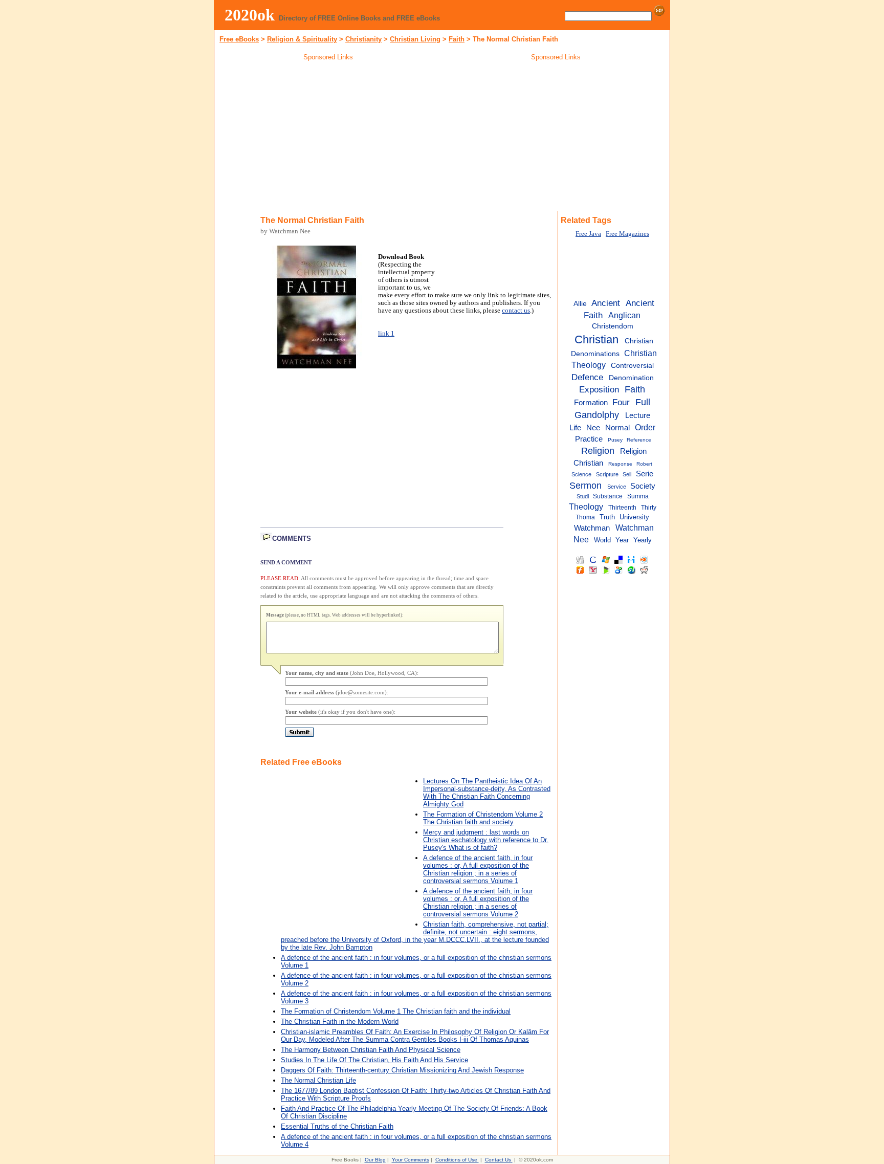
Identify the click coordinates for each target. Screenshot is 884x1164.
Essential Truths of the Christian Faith (337, 1126)
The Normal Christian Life (318, 1080)
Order (645, 427)
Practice (589, 438)
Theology (586, 506)
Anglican (624, 315)
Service (616, 487)
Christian (596, 339)
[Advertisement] (328, 137)
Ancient (605, 303)
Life (575, 428)
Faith (635, 389)
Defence (587, 377)
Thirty (648, 507)
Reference (639, 440)
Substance (608, 496)
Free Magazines (627, 233)
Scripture (607, 474)
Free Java (588, 233)
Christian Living (415, 39)
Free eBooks (239, 39)
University (634, 517)
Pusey (615, 440)
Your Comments (410, 1159)
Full (642, 402)
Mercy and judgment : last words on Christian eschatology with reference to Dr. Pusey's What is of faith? (485, 839)
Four (621, 402)
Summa (638, 496)
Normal (617, 428)
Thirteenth (622, 507)
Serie (644, 473)
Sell (627, 474)
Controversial (632, 365)
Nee (593, 428)
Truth (607, 517)
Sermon (585, 485)
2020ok (250, 15)
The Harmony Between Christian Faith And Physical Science (370, 1049)
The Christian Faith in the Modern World (340, 1021)
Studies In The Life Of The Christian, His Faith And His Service (374, 1060)
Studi (583, 496)
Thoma (585, 517)
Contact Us (498, 1159)
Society (642, 485)
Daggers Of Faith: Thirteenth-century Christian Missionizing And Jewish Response (402, 1070)
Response (620, 464)
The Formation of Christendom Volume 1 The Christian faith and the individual (396, 1011)
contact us (516, 310)
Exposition (599, 389)
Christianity (363, 39)
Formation (591, 403)
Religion (597, 451)
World (602, 540)
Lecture (637, 415)
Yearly (642, 540)
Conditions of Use (456, 1159)
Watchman (592, 527)
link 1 (386, 333)
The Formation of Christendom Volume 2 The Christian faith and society (483, 818)
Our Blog (375, 1159)
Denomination (631, 378)
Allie (580, 304)
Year (622, 540)
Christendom (612, 326)
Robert (644, 464)
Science (581, 474)
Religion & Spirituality (302, 39)
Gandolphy (596, 415)
